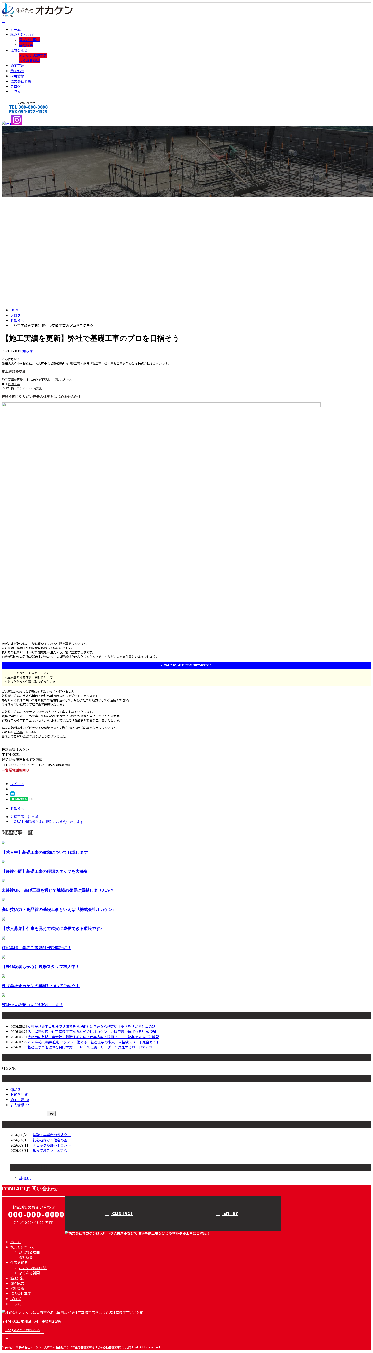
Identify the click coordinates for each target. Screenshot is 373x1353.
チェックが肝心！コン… (52, 1145)
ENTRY (230, 1213)
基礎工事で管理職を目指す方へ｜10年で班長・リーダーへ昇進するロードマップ (90, 1047)
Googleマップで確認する (22, 1330)
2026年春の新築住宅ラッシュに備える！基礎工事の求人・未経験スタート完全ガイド (94, 1041)
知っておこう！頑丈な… (52, 1150)
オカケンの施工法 (33, 55)
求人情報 (19, 1104)
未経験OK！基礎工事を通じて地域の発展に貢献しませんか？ (58, 890)
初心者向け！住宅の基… (52, 1140)
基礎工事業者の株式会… (52, 1134)
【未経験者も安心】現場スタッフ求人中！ (41, 966)
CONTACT (17, 117)
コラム (15, 91)
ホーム (15, 29)
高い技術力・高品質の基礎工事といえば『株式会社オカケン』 (59, 909)
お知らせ (26, 350)
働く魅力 (17, 70)
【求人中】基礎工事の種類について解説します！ (47, 852)
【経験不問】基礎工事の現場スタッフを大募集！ (47, 871)
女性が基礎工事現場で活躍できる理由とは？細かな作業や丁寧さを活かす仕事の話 (91, 1026)
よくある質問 (29, 60)
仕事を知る (19, 50)
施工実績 (17, 65)
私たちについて (22, 34)
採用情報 (17, 75)
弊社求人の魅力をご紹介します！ (32, 1004)
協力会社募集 (20, 81)
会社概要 (26, 44)
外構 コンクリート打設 (24, 388)
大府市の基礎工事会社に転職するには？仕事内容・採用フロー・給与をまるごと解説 (93, 1036)
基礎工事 (14, 384)
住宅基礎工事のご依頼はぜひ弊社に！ (36, 947)
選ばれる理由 (29, 39)
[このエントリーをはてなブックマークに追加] (12, 794)
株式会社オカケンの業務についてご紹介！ (41, 985)
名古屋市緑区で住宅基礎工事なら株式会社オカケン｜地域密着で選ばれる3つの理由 (92, 1031)
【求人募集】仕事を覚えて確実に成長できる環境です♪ (52, 928)
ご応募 (18, 732)
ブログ (15, 86)
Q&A (15, 1089)
